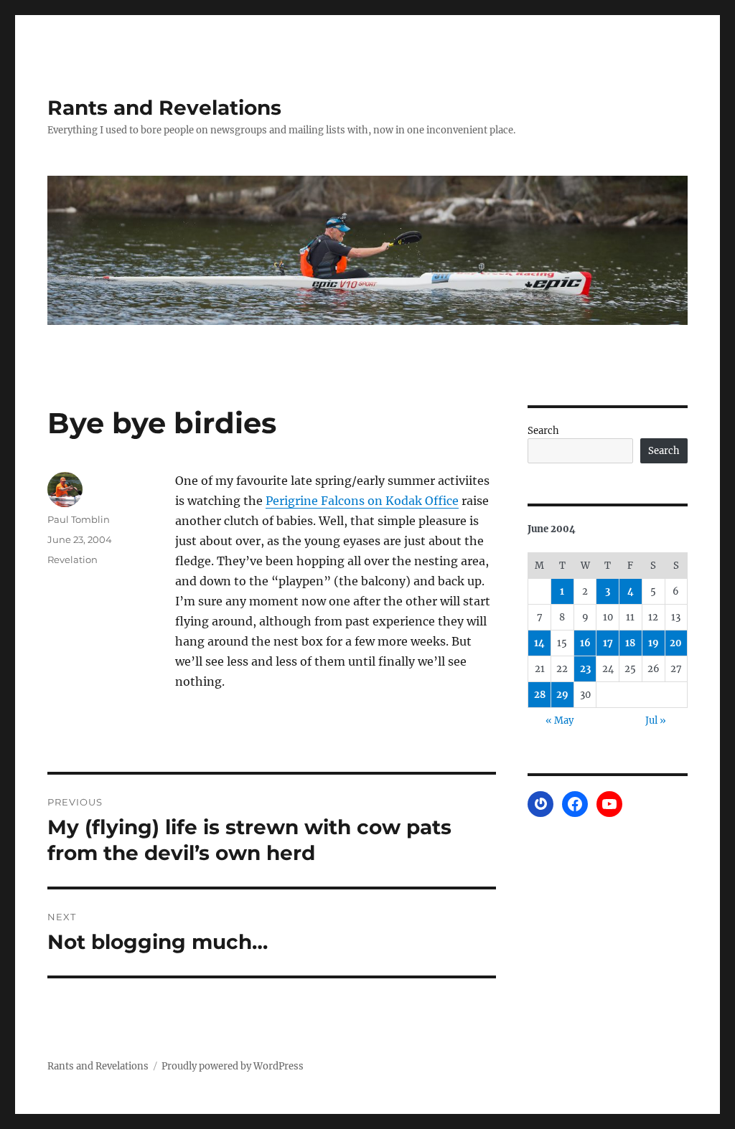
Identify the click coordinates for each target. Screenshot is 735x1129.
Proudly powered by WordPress (232, 1066)
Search (543, 431)
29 (562, 695)
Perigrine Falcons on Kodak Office (362, 500)
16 (585, 643)
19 (653, 643)
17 (608, 643)
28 (540, 695)
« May (560, 720)
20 (676, 643)
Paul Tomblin (78, 519)
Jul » (655, 720)
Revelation (72, 559)
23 (585, 669)
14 (539, 643)
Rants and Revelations (164, 107)
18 (630, 643)
